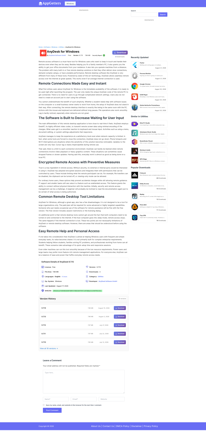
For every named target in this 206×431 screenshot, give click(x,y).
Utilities (61, 47)
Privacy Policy (151, 426)
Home (40, 47)
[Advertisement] (84, 27)
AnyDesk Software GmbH (57, 55)
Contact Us (108, 426)
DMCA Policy (122, 426)
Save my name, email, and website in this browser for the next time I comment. (74, 405)
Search (133, 11)
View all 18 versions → (49, 348)
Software (47, 47)
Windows (70, 3)
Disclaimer (136, 426)
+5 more (64, 276)
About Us (96, 426)
